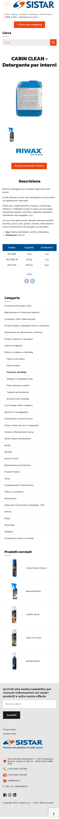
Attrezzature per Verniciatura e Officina (23, 332)
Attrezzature (10, 498)
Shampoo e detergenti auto (20, 379)
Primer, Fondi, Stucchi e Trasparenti (22, 425)
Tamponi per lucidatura (18, 392)
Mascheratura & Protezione (18, 465)
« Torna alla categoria (29, 24)
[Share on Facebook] (26, 281)
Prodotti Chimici (12, 472)
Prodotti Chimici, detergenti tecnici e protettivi (27, 325)
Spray (7, 478)
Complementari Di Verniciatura (19, 485)
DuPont (8, 511)
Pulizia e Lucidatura (14, 492)
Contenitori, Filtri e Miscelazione (20, 319)
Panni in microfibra (16, 359)
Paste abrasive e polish (18, 385)
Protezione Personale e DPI (18, 306)
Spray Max (9, 525)
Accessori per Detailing (18, 399)
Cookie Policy (9, 733)
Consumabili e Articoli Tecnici (19, 418)
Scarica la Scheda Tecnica (29, 166)
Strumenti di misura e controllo (19, 538)
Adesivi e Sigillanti (13, 345)
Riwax (29, 274)
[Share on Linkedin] (32, 281)
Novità (8, 445)
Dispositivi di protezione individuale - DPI (24, 505)
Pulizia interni (45, 14)
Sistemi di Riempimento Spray (19, 432)
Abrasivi (8, 452)
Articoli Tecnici (12, 458)
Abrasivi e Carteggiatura (16, 412)
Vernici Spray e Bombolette (17, 438)
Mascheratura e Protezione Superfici (22, 312)
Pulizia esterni (13, 365)
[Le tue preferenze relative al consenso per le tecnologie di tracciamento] (54, 814)
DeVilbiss (9, 531)
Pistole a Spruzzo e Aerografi (19, 339)
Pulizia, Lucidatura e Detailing (25, 14)
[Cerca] (53, 42)
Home (7, 14)
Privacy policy (9, 729)
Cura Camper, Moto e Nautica (19, 405)
